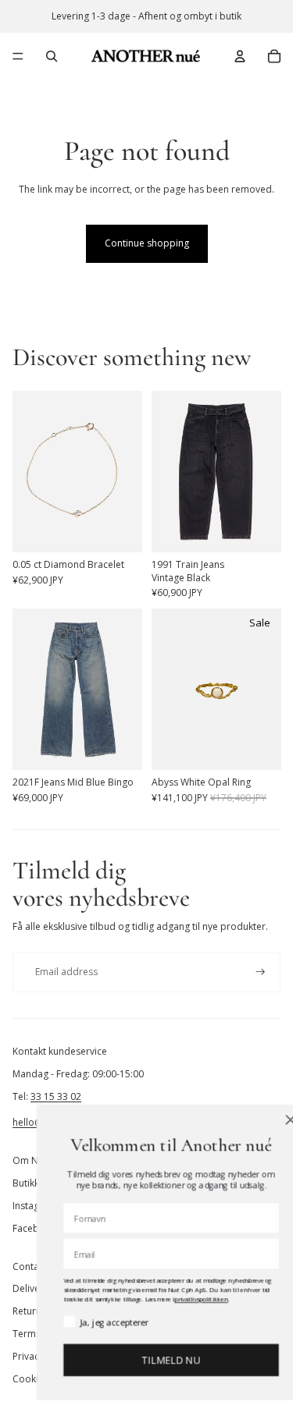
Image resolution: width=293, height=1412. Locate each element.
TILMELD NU (151, 1360)
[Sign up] (260, 972)
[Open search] (51, 56)
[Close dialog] (270, 1119)
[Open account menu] (240, 56)
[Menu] (18, 56)
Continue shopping (147, 243)
